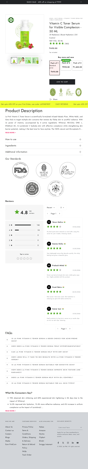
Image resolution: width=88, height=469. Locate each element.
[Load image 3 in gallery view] (28, 60)
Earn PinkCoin (10, 444)
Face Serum (59, 18)
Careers (8, 434)
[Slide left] (7, 2)
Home (51, 18)
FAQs (24, 451)
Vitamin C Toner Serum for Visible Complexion (66, 19)
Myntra (41, 434)
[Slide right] (81, 2)
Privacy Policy (27, 427)
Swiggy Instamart (45, 444)
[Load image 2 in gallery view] (21, 60)
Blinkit (41, 441)
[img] (56, 43)
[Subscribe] (81, 427)
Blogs (7, 437)
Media (7, 441)
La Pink (65, 446)
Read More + (10, 132)
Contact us (9, 430)
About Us (9, 427)
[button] (24, 225)
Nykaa (41, 427)
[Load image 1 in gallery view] (14, 60)
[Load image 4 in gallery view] (35, 60)
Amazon (42, 430)
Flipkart (42, 437)
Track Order (27, 455)
